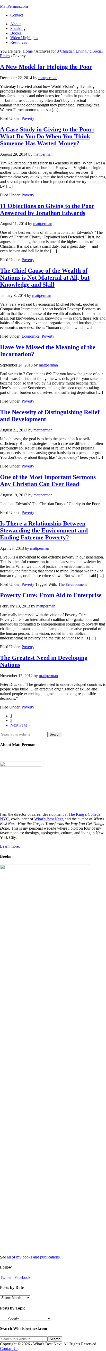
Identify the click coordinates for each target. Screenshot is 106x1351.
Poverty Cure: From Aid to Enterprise (51, 595)
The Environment (72, 584)
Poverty (28, 118)
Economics (31, 336)
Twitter (6, 1277)
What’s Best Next (48, 819)
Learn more (9, 846)
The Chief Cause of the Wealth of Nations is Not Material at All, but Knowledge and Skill (45, 277)
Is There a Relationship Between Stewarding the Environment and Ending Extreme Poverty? (44, 530)
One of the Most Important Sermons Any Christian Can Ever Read (48, 480)
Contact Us (9, 1348)
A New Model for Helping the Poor (46, 66)
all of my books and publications (33, 1257)
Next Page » (20, 725)
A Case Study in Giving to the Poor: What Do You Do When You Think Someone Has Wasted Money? (47, 136)
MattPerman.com (14, 6)
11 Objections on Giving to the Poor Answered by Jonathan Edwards (47, 209)
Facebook (22, 1277)
